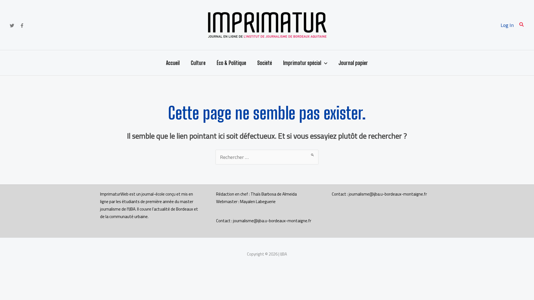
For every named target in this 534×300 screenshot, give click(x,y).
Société (264, 62)
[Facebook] (22, 25)
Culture (198, 62)
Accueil (173, 62)
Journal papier (353, 62)
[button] (521, 25)
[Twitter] (12, 25)
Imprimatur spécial (302, 62)
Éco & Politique (231, 62)
